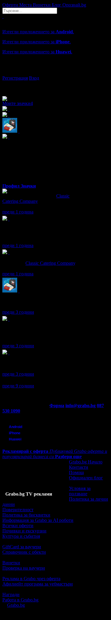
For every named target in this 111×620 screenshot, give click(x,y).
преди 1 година (17, 211)
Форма (56, 405)
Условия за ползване (80, 491)
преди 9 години (18, 385)
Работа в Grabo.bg (20, 599)
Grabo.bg (16, 605)
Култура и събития (21, 536)
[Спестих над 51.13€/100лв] (8, 319)
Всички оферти (17, 525)
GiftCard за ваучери (21, 546)
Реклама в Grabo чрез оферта (31, 578)
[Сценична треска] (8, 352)
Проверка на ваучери (23, 567)
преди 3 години (18, 312)
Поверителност (17, 509)
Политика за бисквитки (26, 514)
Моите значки (17, 103)
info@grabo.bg (80, 405)
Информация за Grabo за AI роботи (37, 520)
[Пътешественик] (19, 290)
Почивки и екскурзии (24, 530)
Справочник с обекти (24, 552)
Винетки (11, 562)
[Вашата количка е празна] (3, 16)
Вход (34, 77)
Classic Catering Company (36, 198)
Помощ (76, 472)
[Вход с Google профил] (55, 72)
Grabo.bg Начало (85, 461)
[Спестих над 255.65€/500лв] (8, 218)
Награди (11, 594)
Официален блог (86, 477)
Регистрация (15, 77)
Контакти (78, 467)
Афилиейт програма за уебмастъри (37, 583)
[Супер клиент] (8, 252)
